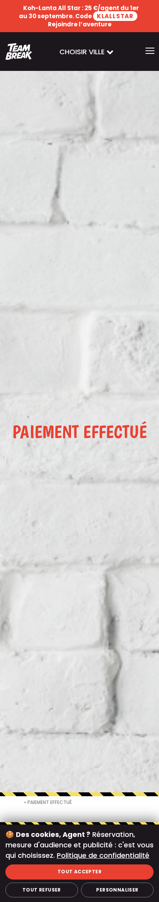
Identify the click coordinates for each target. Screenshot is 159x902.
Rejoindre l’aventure (80, 24)
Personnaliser (117, 890)
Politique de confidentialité (103, 855)
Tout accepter (79, 871)
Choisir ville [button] (83, 52)
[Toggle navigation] (150, 51)
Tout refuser (41, 890)
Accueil (14, 802)
